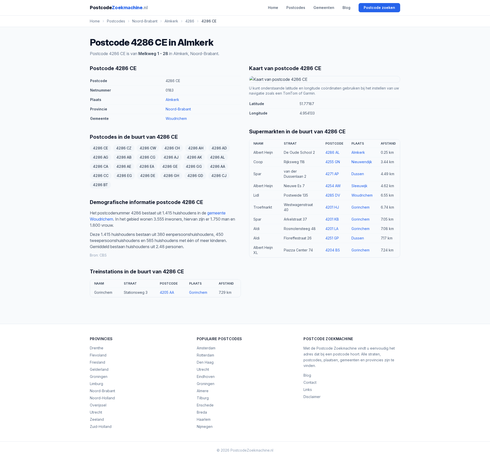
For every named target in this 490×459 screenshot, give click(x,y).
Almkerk (172, 99)
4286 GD (195, 175)
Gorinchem (198, 292)
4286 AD (219, 148)
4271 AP (332, 174)
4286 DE (147, 175)
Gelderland (99, 369)
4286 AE (123, 166)
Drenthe (96, 348)
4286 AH (195, 148)
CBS (103, 255)
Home (273, 7)
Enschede (205, 405)
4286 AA (217, 166)
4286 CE (100, 148)
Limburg (96, 383)
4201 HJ (332, 207)
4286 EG (124, 175)
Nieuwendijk (361, 162)
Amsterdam (206, 348)
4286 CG (147, 157)
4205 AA (167, 292)
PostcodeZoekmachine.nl (251, 450)
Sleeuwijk (359, 186)
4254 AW (333, 186)
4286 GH (171, 175)
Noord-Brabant (178, 109)
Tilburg (203, 398)
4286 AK (194, 157)
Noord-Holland (102, 398)
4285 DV (332, 195)
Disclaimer (312, 396)
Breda (202, 412)
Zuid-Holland (101, 426)
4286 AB (123, 157)
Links (307, 389)
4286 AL (217, 157)
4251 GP (332, 238)
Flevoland (98, 355)
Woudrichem (176, 118)
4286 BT (100, 185)
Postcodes (295, 7)
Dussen (357, 174)
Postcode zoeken (379, 7)
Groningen (98, 376)
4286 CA (100, 166)
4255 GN (332, 162)
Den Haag (205, 362)
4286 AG (100, 157)
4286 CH (172, 148)
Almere (203, 391)
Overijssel (98, 405)
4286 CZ (123, 148)
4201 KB (332, 219)
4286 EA (146, 166)
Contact (309, 382)
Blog (346, 7)
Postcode (119, 7)
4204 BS (332, 250)
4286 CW (148, 148)
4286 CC (100, 175)
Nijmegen (205, 426)
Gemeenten (323, 7)
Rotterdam (205, 355)
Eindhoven (206, 376)
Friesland (97, 362)
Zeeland (97, 419)
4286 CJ (219, 175)
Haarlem (204, 419)
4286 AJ (171, 157)
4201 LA (331, 228)
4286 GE (170, 166)
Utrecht (96, 412)
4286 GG (194, 166)
